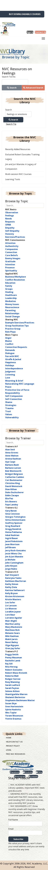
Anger (8, 337)
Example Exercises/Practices (19, 322)
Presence (10, 267)
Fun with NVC (12, 356)
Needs (8, 218)
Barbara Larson (13, 467)
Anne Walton (11, 455)
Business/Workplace (15, 276)
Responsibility (12, 393)
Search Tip (11, 124)
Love (7, 377)
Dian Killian (11, 489)
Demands (10, 350)
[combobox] (15, 82)
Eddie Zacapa (12, 495)
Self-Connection (13, 399)
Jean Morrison (12, 544)
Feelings (9, 215)
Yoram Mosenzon (14, 715)
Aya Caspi (10, 461)
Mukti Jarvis (11, 639)
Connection (11, 252)
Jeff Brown (10, 547)
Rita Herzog (11, 666)
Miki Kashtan (12, 636)
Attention (10, 243)
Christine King (12, 483)
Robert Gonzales (13, 669)
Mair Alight (11, 620)
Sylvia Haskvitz (13, 709)
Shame (8, 402)
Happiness (10, 362)
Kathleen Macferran (15, 581)
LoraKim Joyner (13, 611)
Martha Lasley (12, 623)
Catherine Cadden (14, 477)
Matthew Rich (12, 630)
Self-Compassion (14, 396)
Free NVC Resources (15, 754)
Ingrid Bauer (11, 538)
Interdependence (14, 368)
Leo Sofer (10, 602)
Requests (10, 221)
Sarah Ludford (12, 685)
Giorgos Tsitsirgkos (15, 516)
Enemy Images (12, 258)
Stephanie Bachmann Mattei (20, 700)
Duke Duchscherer (14, 492)
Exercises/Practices (15, 237)
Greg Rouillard (12, 526)
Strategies (10, 405)
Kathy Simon (11, 584)
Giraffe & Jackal (13, 359)
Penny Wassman (13, 657)
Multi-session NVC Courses (18, 174)
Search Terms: (9, 76)
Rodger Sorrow (12, 679)
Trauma (9, 408)
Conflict (9, 344)
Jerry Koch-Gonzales (15, 550)
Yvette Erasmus (13, 718)
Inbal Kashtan (12, 535)
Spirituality (11, 270)
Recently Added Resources (17, 149)
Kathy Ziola (11, 587)
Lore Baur (10, 614)
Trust (8, 411)
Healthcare (11, 295)
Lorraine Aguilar (13, 617)
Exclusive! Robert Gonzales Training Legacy (22, 156)
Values (8, 414)
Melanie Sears (12, 633)
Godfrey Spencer (13, 523)
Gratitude (10, 261)
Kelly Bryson (11, 593)
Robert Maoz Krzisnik (16, 672)
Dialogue (9, 353)
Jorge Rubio (11, 568)
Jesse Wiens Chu (13, 553)
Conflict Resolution (15, 279)
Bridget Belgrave (14, 474)
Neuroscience (12, 307)
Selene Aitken (12, 691)
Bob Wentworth (13, 471)
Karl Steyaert (12, 575)
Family (8, 285)
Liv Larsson (11, 605)
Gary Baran (11, 510)
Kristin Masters (13, 599)
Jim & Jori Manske (14, 556)
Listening (10, 374)
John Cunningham (14, 562)
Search (8, 109)
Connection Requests (16, 347)
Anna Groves (11, 452)
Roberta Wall (12, 675)
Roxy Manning (12, 682)
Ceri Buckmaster (13, 480)
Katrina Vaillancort (15, 590)
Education (10, 282)
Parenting (10, 310)
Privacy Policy (13, 746)
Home (8, 737)
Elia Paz (9, 498)
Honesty (9, 233)
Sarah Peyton (12, 688)
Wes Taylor (11, 712)
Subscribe (18, 839)
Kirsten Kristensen (14, 596)
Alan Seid (10, 449)
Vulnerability (12, 417)
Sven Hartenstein (14, 706)
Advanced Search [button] (34, 87)
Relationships (12, 313)
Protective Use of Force (17, 389)
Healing (9, 292)
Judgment (10, 371)
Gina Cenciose (12, 513)
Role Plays (10, 331)
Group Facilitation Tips (17, 325)
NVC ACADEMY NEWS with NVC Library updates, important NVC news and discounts (26, 787)
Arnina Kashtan (13, 458)
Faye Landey (11, 504)
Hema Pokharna (13, 532)
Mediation (10, 301)
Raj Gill (9, 663)
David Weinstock (13, 486)
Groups (9, 289)
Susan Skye (11, 703)
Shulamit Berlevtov (15, 697)
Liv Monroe (11, 608)
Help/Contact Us (14, 742)
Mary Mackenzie (13, 627)
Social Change (12, 316)
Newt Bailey (11, 642)
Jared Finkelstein (14, 541)
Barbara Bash (12, 464)
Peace (8, 386)
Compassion (11, 249)
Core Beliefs (11, 255)
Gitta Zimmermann (15, 519)
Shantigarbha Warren (16, 694)
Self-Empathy (12, 230)
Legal (8, 750)
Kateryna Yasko (13, 578)
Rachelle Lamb (12, 660)
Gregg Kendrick (13, 529)
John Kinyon (11, 565)
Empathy (9, 227)
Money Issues (12, 304)
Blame (8, 341)
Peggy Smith (11, 654)
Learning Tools (12, 179)
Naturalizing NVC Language (19, 383)
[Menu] (43, 39)
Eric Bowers (11, 501)
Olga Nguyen (12, 645)
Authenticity (11, 246)
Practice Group (12, 328)
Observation (11, 212)
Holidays (9, 365)
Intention (10, 264)
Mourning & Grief (14, 380)
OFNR (8, 224)
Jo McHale (10, 559)
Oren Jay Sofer (12, 648)
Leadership (11, 298)
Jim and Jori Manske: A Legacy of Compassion (20, 166)
